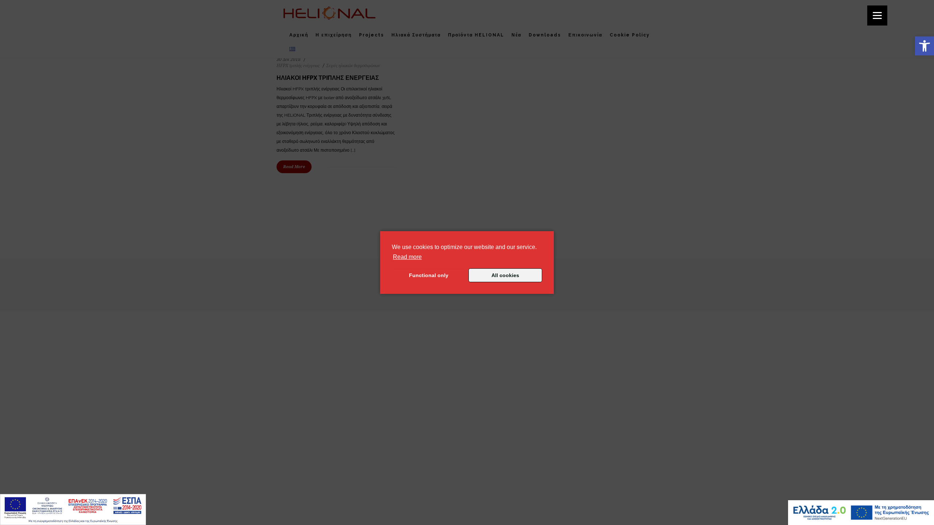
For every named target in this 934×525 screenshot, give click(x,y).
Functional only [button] (428, 275)
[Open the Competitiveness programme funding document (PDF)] (73, 509)
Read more (407, 256)
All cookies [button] (505, 275)
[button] (924, 45)
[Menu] (877, 15)
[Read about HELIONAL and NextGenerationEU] (861, 512)
